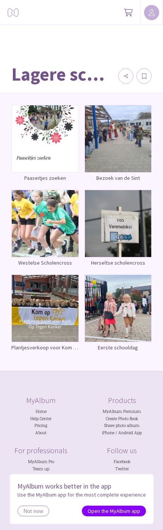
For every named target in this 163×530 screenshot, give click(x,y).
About (41, 432)
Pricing (40, 425)
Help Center (41, 418)
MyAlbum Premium (122, 411)
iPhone (108, 432)
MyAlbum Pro (41, 461)
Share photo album (121, 425)
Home (41, 411)
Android (125, 432)
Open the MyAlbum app (114, 511)
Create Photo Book (122, 418)
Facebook (122, 461)
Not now (33, 511)
